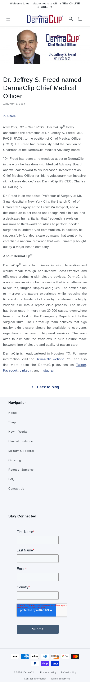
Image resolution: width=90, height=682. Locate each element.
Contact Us (16, 488)
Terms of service (60, 678)
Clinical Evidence (20, 441)
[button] (8, 18)
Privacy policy (48, 672)
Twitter (81, 365)
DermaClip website (50, 359)
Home (12, 412)
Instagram (47, 370)
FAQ (11, 479)
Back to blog (48, 387)
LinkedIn (26, 370)
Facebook (10, 370)
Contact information (35, 678)
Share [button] (11, 116)
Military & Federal (21, 450)
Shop (12, 422)
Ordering (14, 460)
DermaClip (29, 672)
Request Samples (21, 469)
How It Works (17, 431)
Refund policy (68, 672)
